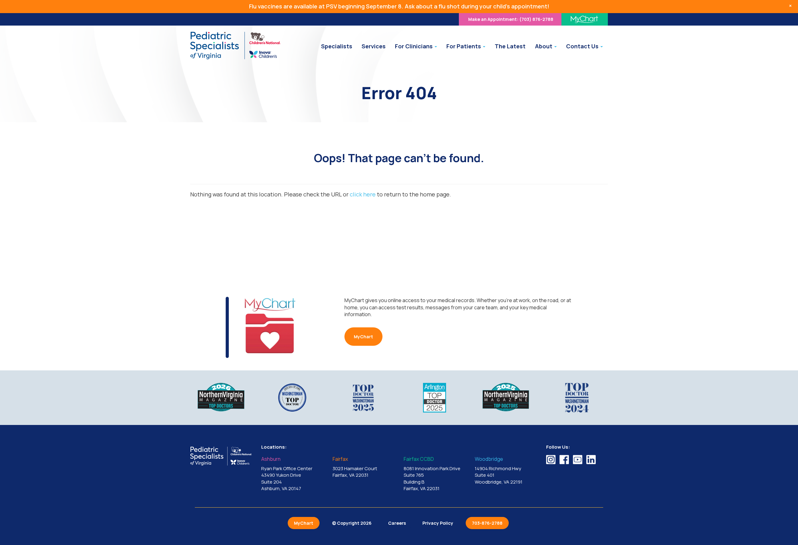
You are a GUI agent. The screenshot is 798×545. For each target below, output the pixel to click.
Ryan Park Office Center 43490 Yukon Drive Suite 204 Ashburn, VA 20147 (286, 474)
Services (374, 46)
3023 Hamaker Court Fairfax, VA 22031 (355, 467)
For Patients (464, 46)
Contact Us (583, 46)
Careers (397, 523)
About (544, 46)
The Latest (510, 46)
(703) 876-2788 (510, 19)
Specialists (336, 46)
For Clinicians (414, 46)
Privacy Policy (437, 523)
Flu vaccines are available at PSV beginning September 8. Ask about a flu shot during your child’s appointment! (399, 6)
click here (363, 194)
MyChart (363, 337)
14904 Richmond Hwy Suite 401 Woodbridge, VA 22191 (498, 470)
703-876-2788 (487, 523)
